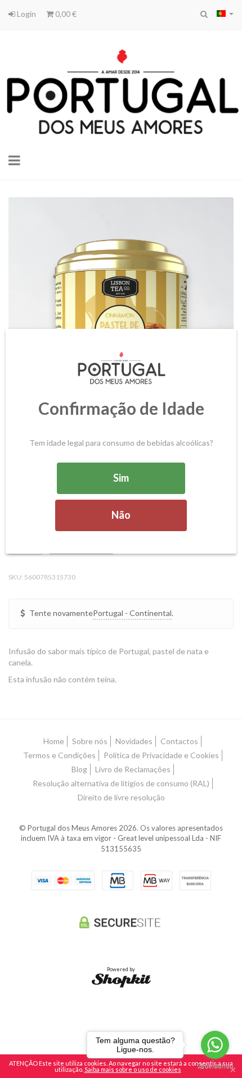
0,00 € (65, 14)
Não (121, 515)
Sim (121, 478)
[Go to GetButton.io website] (215, 1066)
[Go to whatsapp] (215, 1045)
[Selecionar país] (225, 13)
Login (25, 14)
